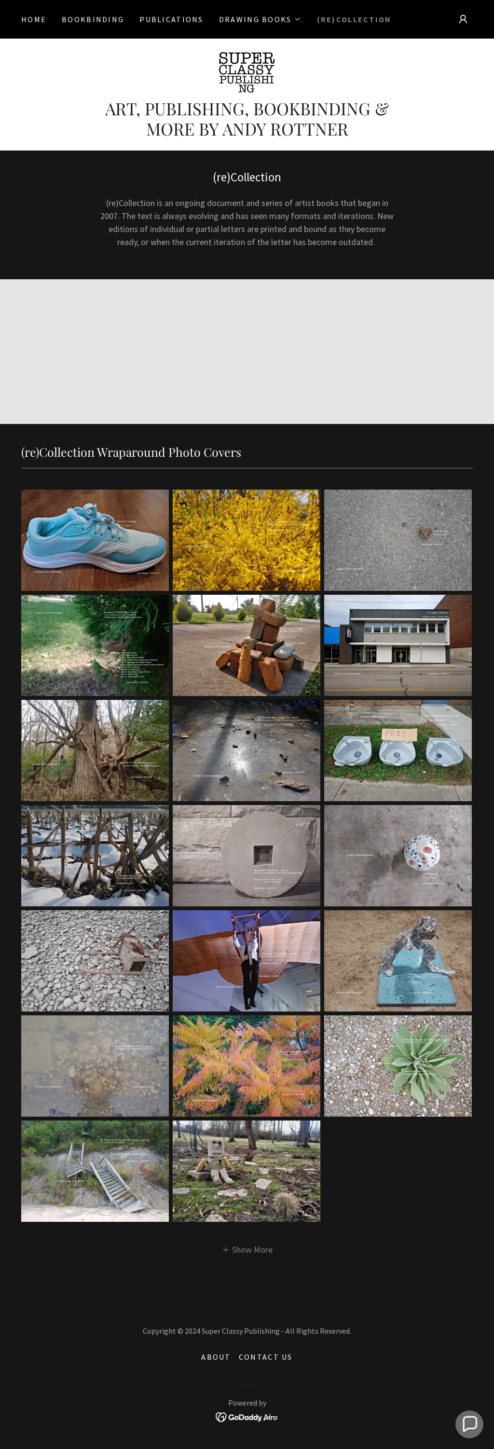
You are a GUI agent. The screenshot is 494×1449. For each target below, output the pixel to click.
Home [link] (33, 19)
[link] (246, 71)
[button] (260, 19)
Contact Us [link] (266, 1357)
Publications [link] (171, 19)
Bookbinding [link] (93, 19)
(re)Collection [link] (354, 19)
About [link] (216, 1357)
